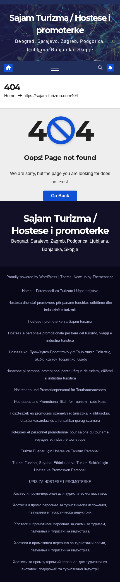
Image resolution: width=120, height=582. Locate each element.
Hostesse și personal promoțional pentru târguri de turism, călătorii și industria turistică (60, 374)
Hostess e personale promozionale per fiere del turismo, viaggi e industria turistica (60, 336)
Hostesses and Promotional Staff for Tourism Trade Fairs (60, 401)
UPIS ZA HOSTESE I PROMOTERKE (60, 482)
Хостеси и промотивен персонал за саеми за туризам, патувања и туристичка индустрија (60, 527)
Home (9, 95)
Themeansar (102, 277)
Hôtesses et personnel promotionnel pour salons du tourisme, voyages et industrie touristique (60, 436)
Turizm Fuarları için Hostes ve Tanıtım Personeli (60, 451)
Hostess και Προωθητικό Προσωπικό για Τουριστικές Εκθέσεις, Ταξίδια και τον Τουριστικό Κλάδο (60, 355)
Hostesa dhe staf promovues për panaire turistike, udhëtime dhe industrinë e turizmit (60, 306)
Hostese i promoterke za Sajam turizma (60, 321)
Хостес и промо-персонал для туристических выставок (60, 493)
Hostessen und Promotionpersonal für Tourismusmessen (60, 390)
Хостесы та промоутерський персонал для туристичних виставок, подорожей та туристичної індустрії (60, 565)
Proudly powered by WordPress (32, 277)
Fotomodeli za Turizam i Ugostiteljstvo (67, 291)
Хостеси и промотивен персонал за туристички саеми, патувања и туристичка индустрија (60, 546)
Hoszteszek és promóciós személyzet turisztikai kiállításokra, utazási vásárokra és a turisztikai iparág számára (60, 417)
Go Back (60, 195)
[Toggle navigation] (55, 68)
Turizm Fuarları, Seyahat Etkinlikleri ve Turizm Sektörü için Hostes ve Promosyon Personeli (60, 466)
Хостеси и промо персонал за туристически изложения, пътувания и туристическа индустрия (60, 508)
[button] (100, 67)
